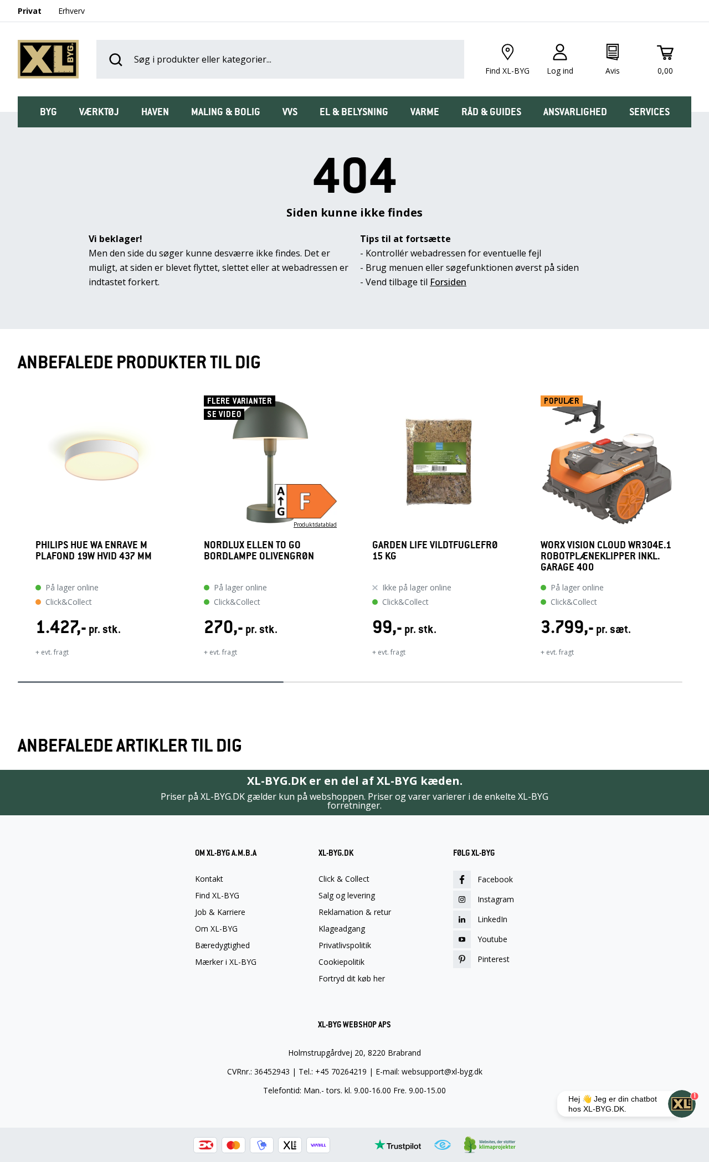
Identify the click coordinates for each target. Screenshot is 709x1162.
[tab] (48, 111)
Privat (30, 11)
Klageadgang (341, 929)
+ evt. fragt (52, 652)
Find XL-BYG (217, 895)
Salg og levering (346, 895)
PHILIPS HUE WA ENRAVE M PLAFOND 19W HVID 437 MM (93, 550)
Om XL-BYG (216, 929)
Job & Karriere (220, 912)
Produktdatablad (315, 524)
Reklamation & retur (354, 912)
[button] (18, 533)
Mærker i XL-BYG (225, 962)
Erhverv (71, 11)
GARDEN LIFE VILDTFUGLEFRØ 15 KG (435, 550)
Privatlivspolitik (344, 945)
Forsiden (448, 282)
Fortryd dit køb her (351, 979)
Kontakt (209, 879)
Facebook (495, 879)
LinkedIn (492, 919)
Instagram (495, 899)
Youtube (492, 939)
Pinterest (493, 959)
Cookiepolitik (341, 962)
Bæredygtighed (222, 945)
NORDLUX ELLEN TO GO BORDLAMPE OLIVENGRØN (259, 550)
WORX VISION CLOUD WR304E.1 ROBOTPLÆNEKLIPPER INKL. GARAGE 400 (606, 556)
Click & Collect (343, 879)
